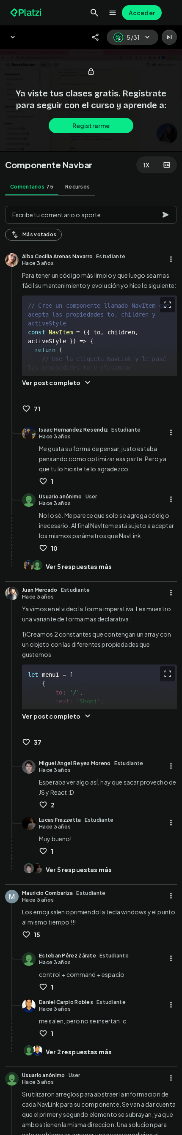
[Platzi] (26, 12)
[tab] (31, 186)
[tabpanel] (91, 668)
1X (146, 165)
